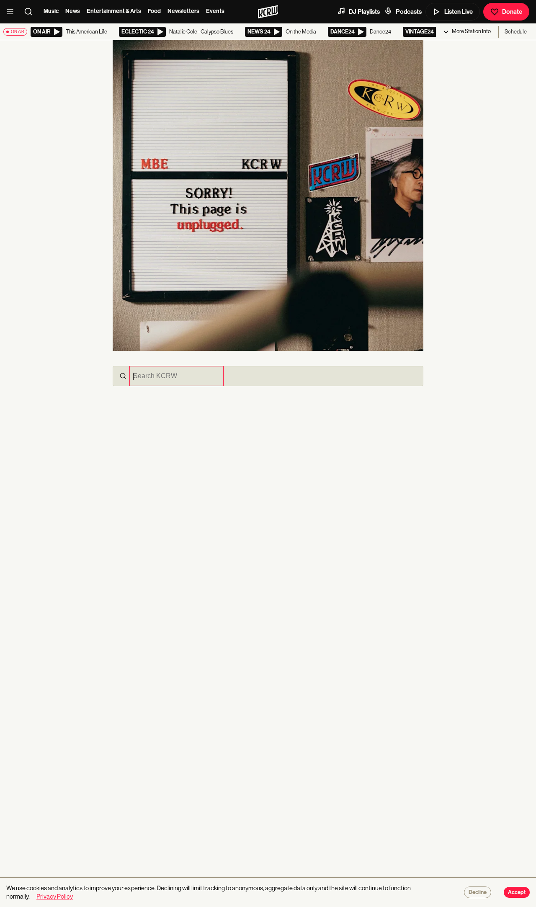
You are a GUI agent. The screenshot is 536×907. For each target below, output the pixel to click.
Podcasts (409, 11)
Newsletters (183, 11)
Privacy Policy (54, 896)
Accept (517, 892)
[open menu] (12, 12)
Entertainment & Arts (114, 11)
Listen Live (458, 11)
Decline (478, 892)
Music (51, 11)
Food (154, 11)
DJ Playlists (364, 11)
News (72, 11)
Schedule (516, 31)
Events (215, 11)
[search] (31, 12)
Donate (512, 11)
